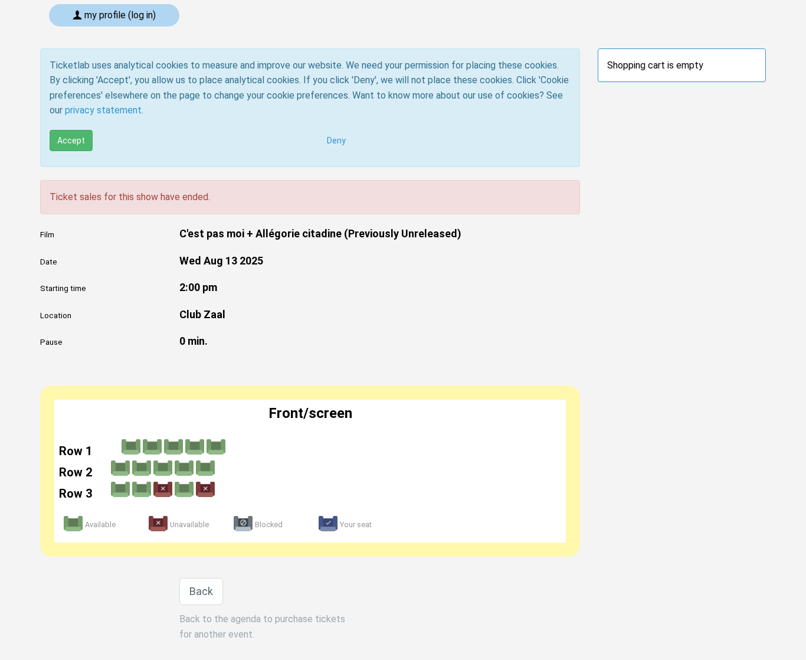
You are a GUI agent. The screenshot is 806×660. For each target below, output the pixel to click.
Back (201, 591)
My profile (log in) (119, 15)
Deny (336, 140)
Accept (71, 140)
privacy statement (103, 110)
